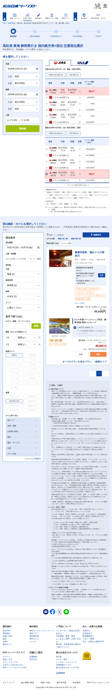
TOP (4, 23)
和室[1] (14, 355)
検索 (36, 326)
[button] (23, 420)
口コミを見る (80, 303)
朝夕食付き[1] (14, 401)
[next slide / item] (69, 258)
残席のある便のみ (56, 75)
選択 (98, 354)
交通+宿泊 (11, 23)
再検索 (22, 128)
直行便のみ (74, 75)
